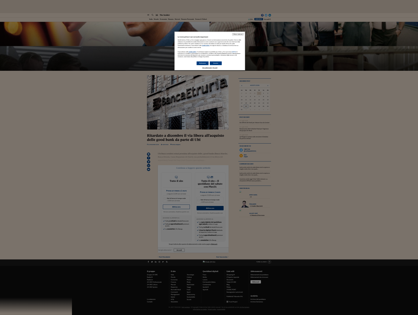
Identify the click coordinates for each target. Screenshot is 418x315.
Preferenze (202, 63)
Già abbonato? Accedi (209, 68)
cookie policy (206, 45)
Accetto (215, 63)
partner (234, 51)
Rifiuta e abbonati (238, 34)
